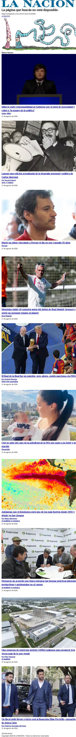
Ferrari (4, 246)
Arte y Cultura (7, 183)
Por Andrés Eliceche (9, 379)
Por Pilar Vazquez (8, 657)
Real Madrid (7, 316)
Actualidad (6, 659)
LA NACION (6, 16)
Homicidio (6, 450)
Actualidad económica (11, 521)
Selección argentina (10, 382)
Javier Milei (6, 114)
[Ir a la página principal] (38, 7)
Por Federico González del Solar (14, 726)
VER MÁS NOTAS (7, 733)
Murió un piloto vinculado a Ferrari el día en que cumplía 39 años (36, 243)
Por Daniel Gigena (9, 180)
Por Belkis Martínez (9, 518)
